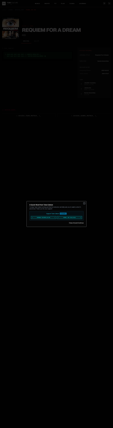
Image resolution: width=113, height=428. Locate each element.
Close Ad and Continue (76, 223)
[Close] (84, 203)
